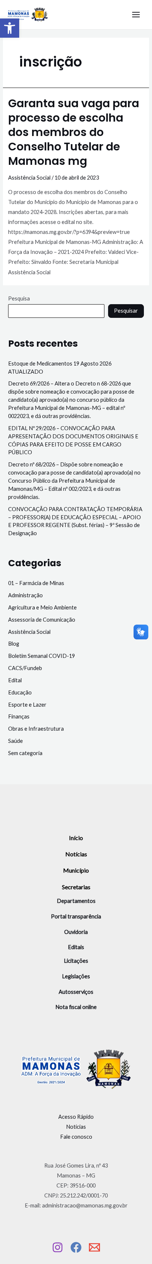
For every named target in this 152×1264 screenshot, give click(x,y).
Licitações (76, 961)
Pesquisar (126, 310)
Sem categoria (25, 753)
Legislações (76, 976)
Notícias (76, 853)
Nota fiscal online (76, 1007)
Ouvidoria (76, 932)
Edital (15, 680)
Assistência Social (29, 177)
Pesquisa (19, 298)
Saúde (15, 741)
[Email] (94, 1247)
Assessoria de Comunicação (41, 619)
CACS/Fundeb (25, 668)
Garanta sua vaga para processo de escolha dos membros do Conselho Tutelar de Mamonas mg (73, 132)
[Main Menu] (136, 14)
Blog (13, 644)
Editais (76, 947)
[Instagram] (57, 1247)
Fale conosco (76, 1137)
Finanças (19, 716)
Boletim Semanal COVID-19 (41, 656)
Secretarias (76, 886)
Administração (25, 595)
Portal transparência (76, 916)
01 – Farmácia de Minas (36, 583)
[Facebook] (76, 1247)
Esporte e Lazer (27, 704)
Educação (20, 692)
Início (76, 837)
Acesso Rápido (76, 1117)
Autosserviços (76, 992)
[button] (9, 28)
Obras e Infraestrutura (36, 729)
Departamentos (76, 901)
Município (76, 870)
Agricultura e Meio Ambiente (42, 607)
